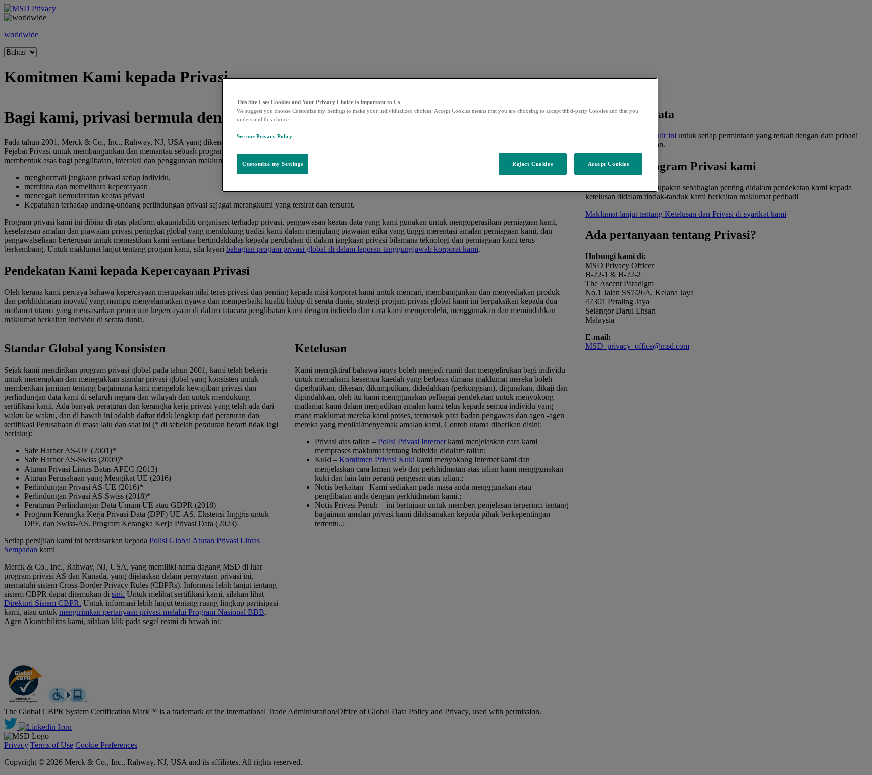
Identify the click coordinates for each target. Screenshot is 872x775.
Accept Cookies (608, 164)
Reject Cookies (532, 164)
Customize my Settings (272, 164)
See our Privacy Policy (264, 136)
